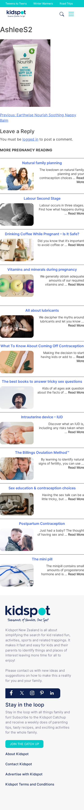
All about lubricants (42, 310)
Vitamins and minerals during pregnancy (42, 269)
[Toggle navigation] (71, 14)
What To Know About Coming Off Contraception (42, 346)
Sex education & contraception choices (42, 488)
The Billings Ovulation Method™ (42, 452)
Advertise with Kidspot (24, 774)
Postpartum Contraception (42, 523)
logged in (30, 139)
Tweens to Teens (16, 3)
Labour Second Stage (42, 198)
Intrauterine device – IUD (42, 417)
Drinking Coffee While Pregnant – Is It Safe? (42, 234)
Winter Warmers (43, 3)
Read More (80, 180)
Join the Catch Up (24, 744)
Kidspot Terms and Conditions (29, 784)
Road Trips (66, 3)
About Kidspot (17, 754)
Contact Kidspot (18, 764)
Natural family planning (42, 163)
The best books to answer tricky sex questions (42, 381)
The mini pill (42, 559)
